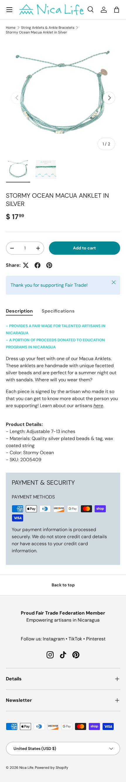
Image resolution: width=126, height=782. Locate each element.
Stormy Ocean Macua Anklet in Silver (36, 32)
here (98, 405)
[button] (116, 9)
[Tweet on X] (26, 265)
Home (11, 27)
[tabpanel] (63, 392)
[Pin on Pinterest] (49, 265)
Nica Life (26, 767)
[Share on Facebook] (37, 265)
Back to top (63, 585)
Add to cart (84, 248)
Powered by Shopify (51, 767)
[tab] (19, 311)
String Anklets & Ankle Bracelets (47, 27)
